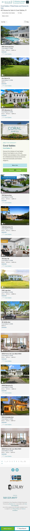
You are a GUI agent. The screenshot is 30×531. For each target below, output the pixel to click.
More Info (15, 165)
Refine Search (7, 528)
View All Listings (15, 170)
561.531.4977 (10, 497)
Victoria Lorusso (19, 1)
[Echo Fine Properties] (9, 3)
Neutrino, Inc (12, 504)
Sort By (3, 22)
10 (21, 461)
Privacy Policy (16, 508)
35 (25, 461)
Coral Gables (8, 54)
